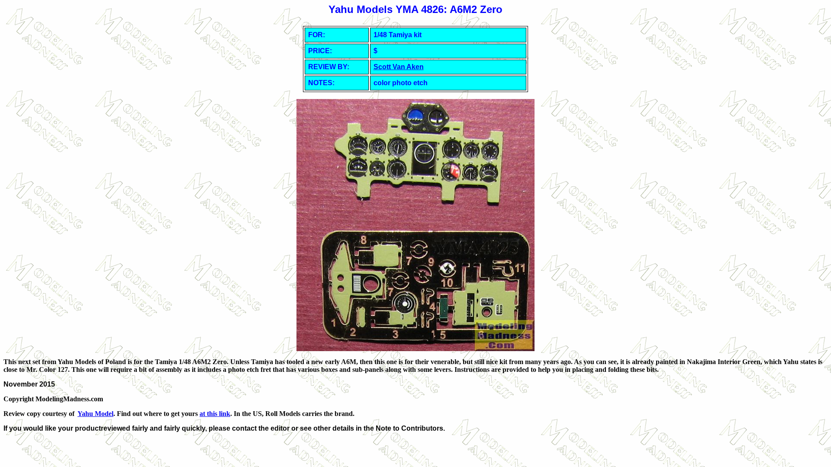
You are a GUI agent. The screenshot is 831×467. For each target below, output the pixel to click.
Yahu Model (95, 413)
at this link (215, 413)
